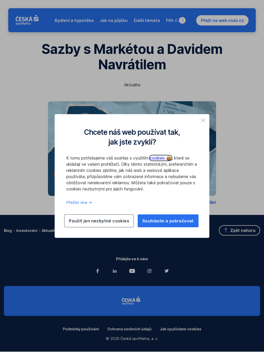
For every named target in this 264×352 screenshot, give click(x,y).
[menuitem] (74, 20)
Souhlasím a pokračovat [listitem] (168, 220)
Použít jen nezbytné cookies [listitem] (99, 220)
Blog (8, 230)
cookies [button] (158, 158)
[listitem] (203, 120)
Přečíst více (77, 202)
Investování (26, 230)
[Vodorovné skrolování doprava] (182, 20)
